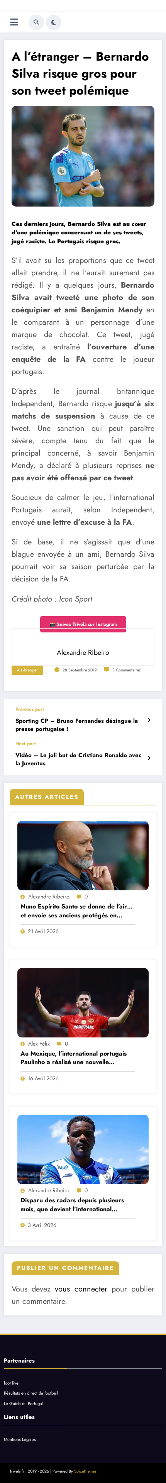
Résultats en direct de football (31, 1393)
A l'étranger (27, 670)
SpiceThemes (85, 1471)
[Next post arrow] (149, 758)
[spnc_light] (53, 22)
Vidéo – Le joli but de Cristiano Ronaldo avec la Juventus (78, 759)
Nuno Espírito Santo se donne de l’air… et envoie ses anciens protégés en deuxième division (76, 911)
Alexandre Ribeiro (48, 896)
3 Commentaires (126, 670)
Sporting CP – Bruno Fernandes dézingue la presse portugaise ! (76, 725)
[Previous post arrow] (149, 720)
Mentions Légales (20, 1439)
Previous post (29, 709)
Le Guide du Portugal (23, 1403)
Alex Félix (39, 1043)
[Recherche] (36, 22)
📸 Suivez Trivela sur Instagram (83, 624)
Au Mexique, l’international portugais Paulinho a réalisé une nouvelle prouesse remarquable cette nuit (73, 1058)
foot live (11, 1383)
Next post (25, 743)
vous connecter (81, 1289)
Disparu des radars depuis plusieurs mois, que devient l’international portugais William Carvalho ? (72, 1205)
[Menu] (14, 22)
